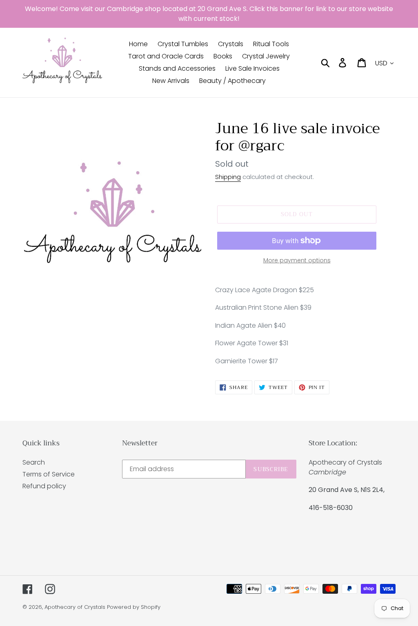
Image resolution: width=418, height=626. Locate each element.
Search (33, 462)
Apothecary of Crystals (74, 607)
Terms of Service (48, 474)
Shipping (228, 176)
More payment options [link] (297, 260)
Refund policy (44, 486)
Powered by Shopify (133, 607)
